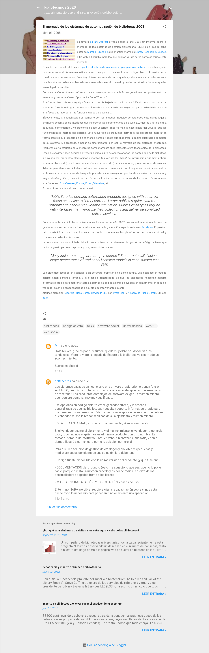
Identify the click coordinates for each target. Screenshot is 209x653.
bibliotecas (51, 326)
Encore (80, 183)
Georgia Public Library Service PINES (86, 292)
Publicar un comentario (61, 507)
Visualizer (98, 183)
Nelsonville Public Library (142, 292)
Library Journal (99, 41)
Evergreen (119, 292)
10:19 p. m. (62, 371)
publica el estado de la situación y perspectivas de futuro (114, 67)
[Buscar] (171, 8)
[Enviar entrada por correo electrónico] (44, 320)
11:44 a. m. (62, 499)
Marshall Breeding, (97, 51)
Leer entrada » (154, 557)
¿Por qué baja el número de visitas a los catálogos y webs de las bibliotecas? (91, 530)
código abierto (73, 326)
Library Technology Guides (150, 51)
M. (56, 345)
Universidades (132, 326)
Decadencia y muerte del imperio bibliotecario (72, 567)
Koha (45, 297)
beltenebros (63, 381)
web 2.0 (151, 326)
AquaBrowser (67, 183)
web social (51, 332)
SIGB (90, 326)
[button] (164, 27)
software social (108, 326)
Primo (88, 183)
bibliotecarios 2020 (60, 7)
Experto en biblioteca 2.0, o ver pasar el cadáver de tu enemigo (82, 603)
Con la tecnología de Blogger (106, 645)
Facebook (147, 227)
